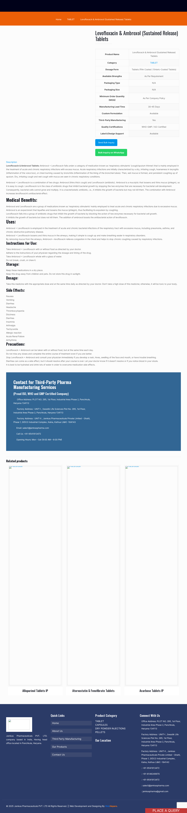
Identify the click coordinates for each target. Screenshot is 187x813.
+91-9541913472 (151, 768)
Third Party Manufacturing (66, 738)
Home (58, 19)
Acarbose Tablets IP (152, 690)
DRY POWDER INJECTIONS (110, 728)
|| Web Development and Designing (84, 806)
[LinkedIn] (156, 806)
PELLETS (100, 732)
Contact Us (58, 754)
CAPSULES (101, 724)
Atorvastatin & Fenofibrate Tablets (93, 690)
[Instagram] (164, 806)
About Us (57, 730)
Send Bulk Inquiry (106, 142)
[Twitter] (148, 806)
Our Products (59, 746)
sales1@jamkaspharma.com (156, 785)
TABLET (71, 19)
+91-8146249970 (151, 774)
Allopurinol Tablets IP (35, 690)
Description (11, 162)
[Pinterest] (160, 806)
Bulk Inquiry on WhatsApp (111, 152)
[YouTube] (152, 806)
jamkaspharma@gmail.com (155, 791)
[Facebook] (144, 806)
